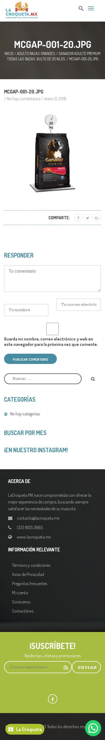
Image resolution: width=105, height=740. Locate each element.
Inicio (9, 53)
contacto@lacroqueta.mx (38, 518)
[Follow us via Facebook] (52, 699)
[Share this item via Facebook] (78, 218)
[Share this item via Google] (97, 218)
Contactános (22, 611)
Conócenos (21, 601)
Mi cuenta (20, 592)
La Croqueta (29, 729)
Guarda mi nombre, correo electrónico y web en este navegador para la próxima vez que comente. (51, 341)
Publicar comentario (30, 359)
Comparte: (59, 217)
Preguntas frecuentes (29, 583)
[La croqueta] (22, 9)
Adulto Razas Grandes (36, 53)
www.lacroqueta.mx (34, 537)
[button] (93, 728)
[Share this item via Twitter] (87, 218)
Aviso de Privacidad (28, 574)
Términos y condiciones (31, 565)
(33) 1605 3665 (30, 527)
